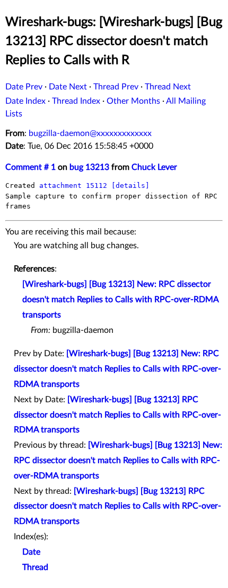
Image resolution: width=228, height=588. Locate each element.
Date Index (25, 101)
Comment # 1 (30, 167)
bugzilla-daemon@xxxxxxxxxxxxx (90, 133)
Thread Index (76, 101)
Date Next (68, 87)
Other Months (133, 101)
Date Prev (23, 87)
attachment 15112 (73, 185)
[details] (130, 185)
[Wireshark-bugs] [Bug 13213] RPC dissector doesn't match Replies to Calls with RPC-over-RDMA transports (117, 415)
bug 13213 (89, 167)
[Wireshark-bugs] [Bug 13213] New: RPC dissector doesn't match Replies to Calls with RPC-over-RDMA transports (120, 299)
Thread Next (168, 87)
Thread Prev (115, 87)
